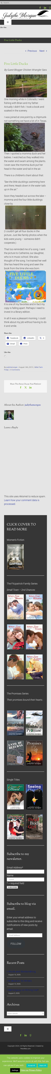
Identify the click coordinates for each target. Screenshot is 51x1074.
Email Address (15, 867)
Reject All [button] (42, 1065)
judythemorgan (11, 367)
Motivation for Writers (20, 980)
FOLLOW (16, 943)
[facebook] (40, 8)
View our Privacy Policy (31, 1070)
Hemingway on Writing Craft (23, 990)
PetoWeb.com (25, 1049)
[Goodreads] (50, 8)
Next (41, 51)
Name (10, 875)
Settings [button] (15, 1070)
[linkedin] (45, 8)
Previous (32, 51)
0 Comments (15, 370)
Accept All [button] (31, 1065)
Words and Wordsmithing (22, 971)
